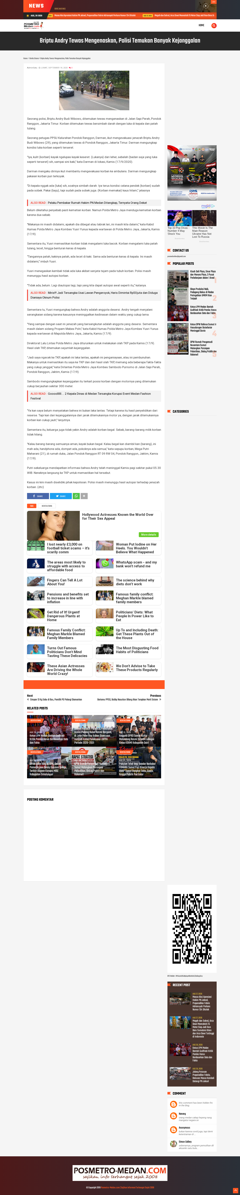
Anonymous (184, 1127)
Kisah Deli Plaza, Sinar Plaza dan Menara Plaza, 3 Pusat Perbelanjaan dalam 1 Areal (203, 274)
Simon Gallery (185, 1141)
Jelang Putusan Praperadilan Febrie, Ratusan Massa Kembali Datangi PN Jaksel (203, 1077)
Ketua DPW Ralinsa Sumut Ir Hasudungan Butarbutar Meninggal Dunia (203, 327)
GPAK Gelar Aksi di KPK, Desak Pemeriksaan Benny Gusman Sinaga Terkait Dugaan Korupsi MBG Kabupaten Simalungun (48, 769)
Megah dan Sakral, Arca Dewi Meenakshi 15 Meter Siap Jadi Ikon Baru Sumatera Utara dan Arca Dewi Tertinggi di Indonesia (147, 16)
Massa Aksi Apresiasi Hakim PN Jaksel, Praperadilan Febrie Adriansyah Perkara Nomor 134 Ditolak (202, 1003)
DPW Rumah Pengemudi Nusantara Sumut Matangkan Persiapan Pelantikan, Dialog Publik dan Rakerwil (92, 769)
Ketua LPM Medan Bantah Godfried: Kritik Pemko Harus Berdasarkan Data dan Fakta (49, 739)
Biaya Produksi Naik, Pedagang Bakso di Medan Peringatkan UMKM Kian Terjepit (202, 294)
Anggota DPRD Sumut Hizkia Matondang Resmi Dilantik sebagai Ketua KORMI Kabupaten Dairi (136, 739)
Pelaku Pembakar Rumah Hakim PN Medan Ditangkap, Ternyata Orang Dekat (97, 202)
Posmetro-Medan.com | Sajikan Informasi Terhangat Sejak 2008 (127, 1188)
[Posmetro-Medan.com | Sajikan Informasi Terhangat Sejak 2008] (120, 1180)
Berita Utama (47, 506)
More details (148, 534)
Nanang (182, 1114)
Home (201, 25)
